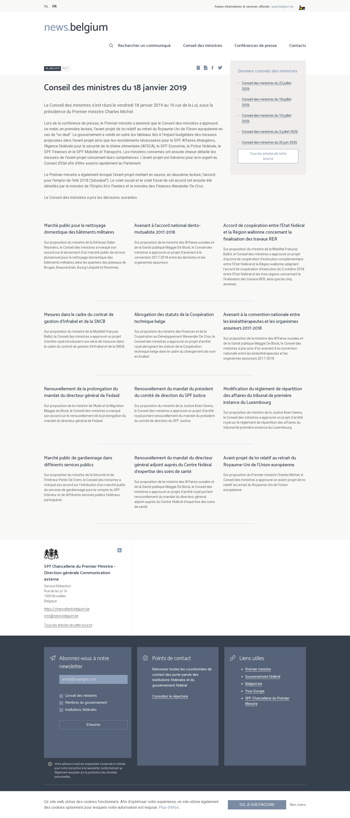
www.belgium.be (282, 6)
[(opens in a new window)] (211, 67)
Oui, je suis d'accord (257, 805)
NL (46, 6)
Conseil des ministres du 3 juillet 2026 (270, 132)
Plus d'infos (169, 807)
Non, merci (298, 805)
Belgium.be (253, 684)
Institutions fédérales (81, 710)
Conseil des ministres (202, 45)
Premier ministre (258, 669)
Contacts (297, 45)
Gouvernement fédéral (262, 676)
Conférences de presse (256, 45)
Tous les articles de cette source (268, 156)
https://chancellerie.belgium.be (67, 609)
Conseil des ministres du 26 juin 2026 (269, 142)
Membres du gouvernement (86, 703)
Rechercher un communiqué (144, 45)
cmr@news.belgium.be (61, 616)
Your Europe (255, 691)
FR (54, 6)
